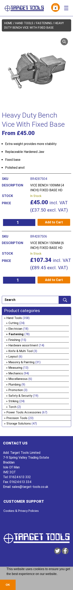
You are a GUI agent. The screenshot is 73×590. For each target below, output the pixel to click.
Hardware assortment (23, 345)
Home (8, 23)
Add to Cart (54, 222)
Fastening (44, 23)
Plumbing (15, 384)
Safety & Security (20, 396)
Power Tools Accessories (23, 412)
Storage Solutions (18, 423)
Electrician (15, 329)
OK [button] (8, 584)
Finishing (14, 340)
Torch (12, 407)
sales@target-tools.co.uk (30, 487)
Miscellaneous (18, 379)
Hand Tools (24, 23)
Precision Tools (16, 418)
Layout (13, 356)
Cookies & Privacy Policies (21, 511)
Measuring (15, 368)
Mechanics (16, 373)
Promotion (16, 390)
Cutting (13, 323)
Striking (13, 401)
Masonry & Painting (21, 362)
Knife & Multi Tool (21, 351)
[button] (64, 41)
